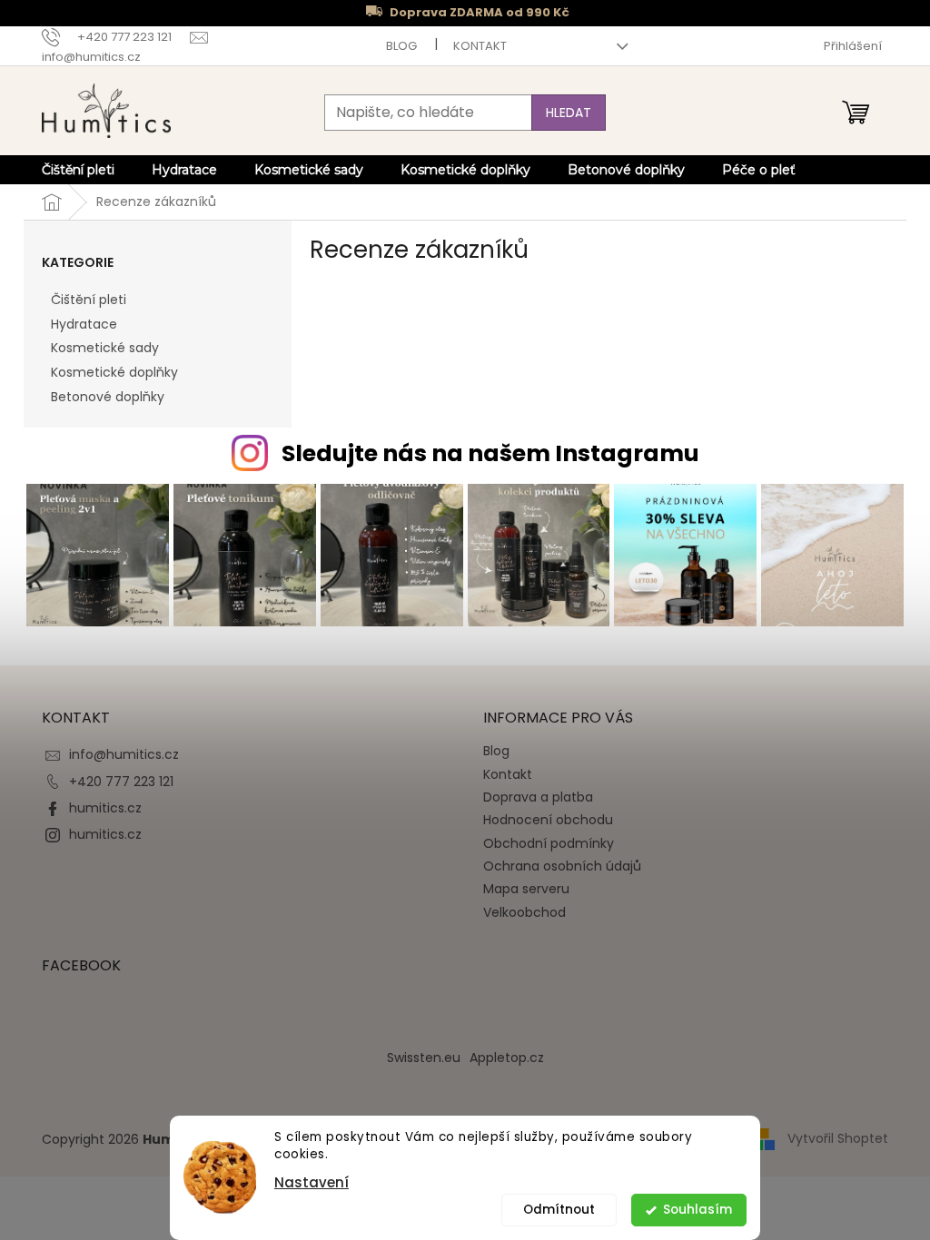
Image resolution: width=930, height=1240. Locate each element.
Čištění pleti (88, 299)
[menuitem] (78, 169)
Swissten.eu (423, 1057)
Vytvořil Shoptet (837, 1138)
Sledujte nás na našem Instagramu (490, 453)
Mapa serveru (526, 889)
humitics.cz (105, 808)
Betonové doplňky (107, 397)
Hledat (568, 112)
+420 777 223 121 (121, 782)
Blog (401, 45)
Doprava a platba (538, 797)
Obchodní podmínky (548, 843)
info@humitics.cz (124, 754)
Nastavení (311, 1182)
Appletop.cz (507, 1057)
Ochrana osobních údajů (562, 866)
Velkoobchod (524, 912)
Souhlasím (697, 1209)
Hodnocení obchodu (548, 820)
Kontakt (480, 45)
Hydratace (84, 324)
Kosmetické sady (105, 348)
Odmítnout (559, 1209)
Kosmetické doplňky (114, 372)
